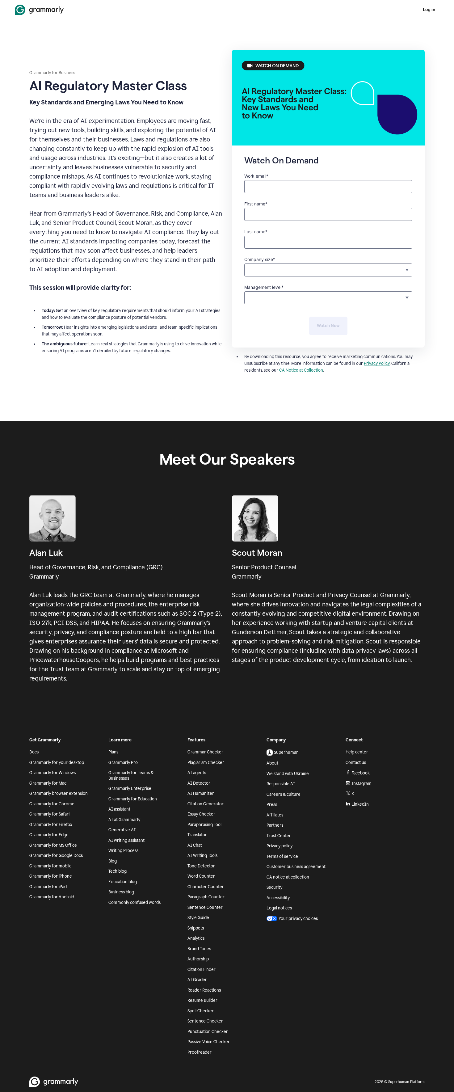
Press (272, 804)
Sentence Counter (205, 907)
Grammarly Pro (123, 762)
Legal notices (279, 908)
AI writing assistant (126, 840)
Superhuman (286, 752)
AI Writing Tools (202, 855)
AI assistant (119, 809)
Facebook (360, 773)
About (272, 763)
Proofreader (199, 1052)
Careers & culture (284, 794)
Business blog (121, 892)
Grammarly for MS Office (53, 845)
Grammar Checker (205, 752)
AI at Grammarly (124, 819)
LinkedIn (360, 804)
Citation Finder (201, 969)
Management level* (264, 287)
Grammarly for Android (51, 897)
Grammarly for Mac (47, 783)
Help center (357, 752)
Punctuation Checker (207, 1031)
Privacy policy (279, 846)
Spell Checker (200, 1011)
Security (274, 887)
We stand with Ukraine (288, 773)
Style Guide (198, 917)
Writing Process (123, 850)
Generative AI (122, 830)
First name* (255, 203)
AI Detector (198, 783)
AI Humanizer (200, 793)
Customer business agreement (296, 866)
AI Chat (194, 845)
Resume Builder (202, 1000)
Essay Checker (201, 814)
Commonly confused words (134, 902)
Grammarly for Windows (52, 772)
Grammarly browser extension (58, 793)
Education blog (122, 881)
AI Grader (197, 979)
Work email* (256, 176)
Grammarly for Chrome (51, 804)
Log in (429, 9)
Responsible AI (281, 783)
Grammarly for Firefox (50, 824)
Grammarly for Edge (49, 834)
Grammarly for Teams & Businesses (130, 775)
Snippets (195, 928)
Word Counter (201, 876)
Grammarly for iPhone (50, 876)
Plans (113, 752)
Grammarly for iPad (48, 886)
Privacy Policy (377, 363)
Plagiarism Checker (205, 762)
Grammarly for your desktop (56, 762)
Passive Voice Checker (208, 1041)
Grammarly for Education (132, 799)
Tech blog (117, 871)
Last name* (255, 231)
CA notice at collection (288, 877)
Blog (112, 861)
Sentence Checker (205, 1021)
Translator (197, 834)
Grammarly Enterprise (129, 788)
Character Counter (205, 886)
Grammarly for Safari (49, 814)
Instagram (361, 783)
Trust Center (279, 835)
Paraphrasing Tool (204, 824)
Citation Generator (205, 804)
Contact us (356, 762)
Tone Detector (201, 866)
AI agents (196, 772)
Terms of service (282, 856)
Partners (275, 825)
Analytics (195, 938)
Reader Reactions (204, 990)
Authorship (198, 959)
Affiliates (275, 815)
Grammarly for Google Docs (56, 855)
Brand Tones (199, 948)
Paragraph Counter (206, 897)
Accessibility (278, 897)
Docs (34, 752)
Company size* (259, 259)
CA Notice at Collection (301, 370)
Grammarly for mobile (50, 866)
